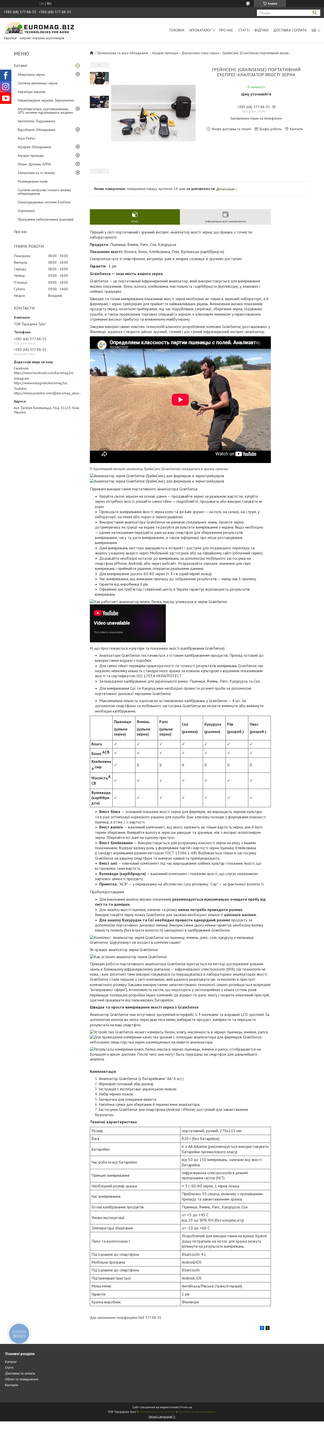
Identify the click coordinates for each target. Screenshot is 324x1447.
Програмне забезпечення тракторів (45, 219)
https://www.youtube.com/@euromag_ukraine (48, 393)
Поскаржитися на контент (157, 1412)
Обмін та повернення (21, 1379)
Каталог (20, 65)
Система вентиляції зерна (37, 83)
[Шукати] (314, 13)
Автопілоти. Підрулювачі (36, 121)
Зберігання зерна (31, 74)
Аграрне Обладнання (34, 147)
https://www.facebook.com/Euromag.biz (44, 373)
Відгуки (261, 30)
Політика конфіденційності (197, 1412)
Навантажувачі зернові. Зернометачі (46, 100)
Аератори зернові (32, 91)
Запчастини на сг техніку (36, 172)
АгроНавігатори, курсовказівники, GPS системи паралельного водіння (45, 111)
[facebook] (262, 1328)
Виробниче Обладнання (36, 129)
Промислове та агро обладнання (122, 53)
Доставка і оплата (290, 30)
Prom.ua (186, 1407)
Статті (244, 30)
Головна (176, 30)
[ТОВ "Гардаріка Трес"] (42, 28)
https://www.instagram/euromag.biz (40, 383)
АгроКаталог (200, 30)
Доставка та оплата (20, 1373)
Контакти (11, 1385)
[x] (268, 1328)
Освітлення (26, 210)
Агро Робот (26, 138)
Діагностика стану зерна (200, 53)
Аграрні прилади (31, 155)
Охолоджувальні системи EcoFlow (44, 202)
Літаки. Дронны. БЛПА (34, 164)
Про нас (226, 30)
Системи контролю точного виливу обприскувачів (44, 192)
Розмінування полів (33, 181)
